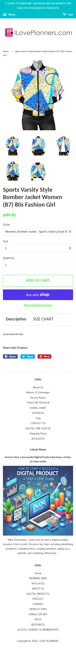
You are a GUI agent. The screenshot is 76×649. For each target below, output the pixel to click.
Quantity (8, 258)
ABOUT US (38, 588)
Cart (70, 14)
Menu (11, 14)
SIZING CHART (38, 408)
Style (6, 224)
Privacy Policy (38, 397)
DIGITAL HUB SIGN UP (38, 428)
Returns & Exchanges (38, 392)
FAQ (38, 418)
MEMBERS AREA (38, 578)
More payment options (38, 305)
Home (6, 51)
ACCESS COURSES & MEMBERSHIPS (38, 629)
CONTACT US (38, 423)
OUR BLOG (38, 413)
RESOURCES (38, 624)
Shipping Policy (38, 433)
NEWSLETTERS (38, 609)
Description (16, 319)
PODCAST (38, 599)
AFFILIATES (38, 438)
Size (5, 241)
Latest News (38, 449)
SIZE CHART (43, 319)
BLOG (38, 619)
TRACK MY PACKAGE (38, 402)
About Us (38, 387)
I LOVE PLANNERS (48, 641)
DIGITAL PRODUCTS (38, 593)
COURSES (38, 604)
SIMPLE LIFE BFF (38, 614)
